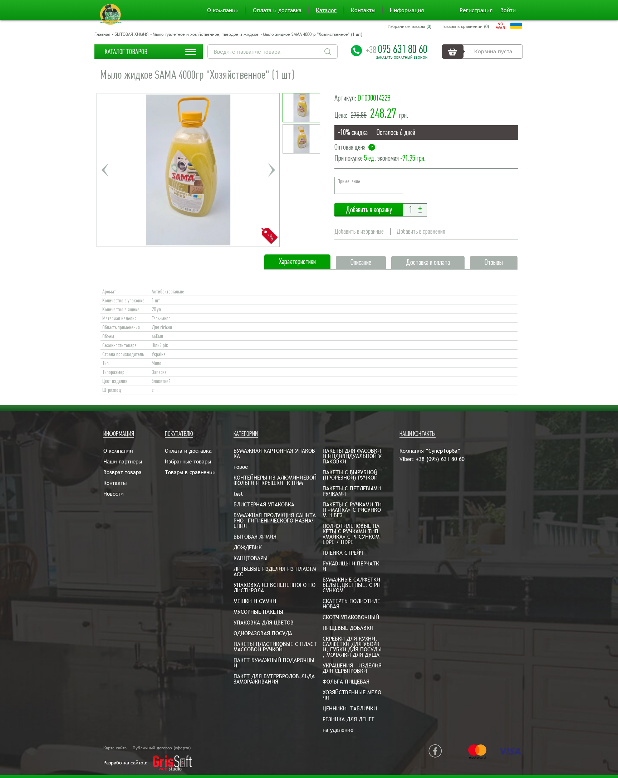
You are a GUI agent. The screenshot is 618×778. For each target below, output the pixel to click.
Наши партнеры (122, 461)
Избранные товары (188, 461)
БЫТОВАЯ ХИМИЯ (131, 34)
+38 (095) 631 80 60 (440, 459)
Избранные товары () (409, 26)
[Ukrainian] (516, 26)
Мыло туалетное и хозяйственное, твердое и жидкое (206, 34)
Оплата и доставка (277, 10)
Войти (508, 10)
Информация (407, 10)
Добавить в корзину (369, 210)
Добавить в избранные (359, 231)
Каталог (326, 10)
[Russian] (500, 26)
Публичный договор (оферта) (162, 748)
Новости (113, 493)
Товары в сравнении (190, 472)
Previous (104, 170)
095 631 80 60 (396, 49)
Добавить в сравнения (421, 231)
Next (271, 170)
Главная (102, 34)
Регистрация (476, 10)
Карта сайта (115, 748)
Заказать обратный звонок (401, 57)
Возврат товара (122, 472)
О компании (223, 10)
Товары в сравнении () (465, 26)
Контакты (363, 10)
